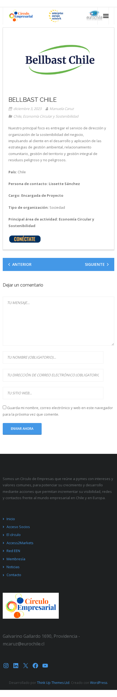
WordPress (98, 682)
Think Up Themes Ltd (53, 682)
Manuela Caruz (62, 108)
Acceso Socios (18, 526)
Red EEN (13, 550)
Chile (17, 116)
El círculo (14, 534)
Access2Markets (20, 542)
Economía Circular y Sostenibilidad (50, 116)
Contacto (14, 574)
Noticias (13, 566)
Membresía (16, 558)
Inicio (11, 518)
